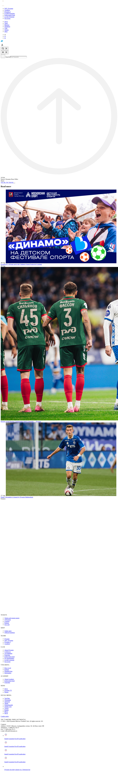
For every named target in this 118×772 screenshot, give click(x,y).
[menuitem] (60, 8)
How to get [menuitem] (7, 668)
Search (7, 57)
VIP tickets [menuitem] (7, 619)
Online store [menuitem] (8, 631)
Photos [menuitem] (6, 692)
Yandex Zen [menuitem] (8, 706)
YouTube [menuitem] (7, 698)
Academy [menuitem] (7, 644)
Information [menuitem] (7, 673)
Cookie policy (5, 716)
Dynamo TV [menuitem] (8, 690)
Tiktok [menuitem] (6, 703)
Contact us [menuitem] (7, 652)
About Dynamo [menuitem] (9, 650)
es (5, 38)
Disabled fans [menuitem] (8, 671)
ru (5, 36)
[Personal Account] (2, 46)
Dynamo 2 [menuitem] (7, 642)
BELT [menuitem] (6, 711)
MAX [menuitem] (6, 713)
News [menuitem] (6, 689)
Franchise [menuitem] (7, 655)
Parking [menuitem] (6, 623)
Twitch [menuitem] (6, 708)
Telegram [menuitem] (7, 701)
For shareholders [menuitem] (9, 658)
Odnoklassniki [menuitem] (8, 705)
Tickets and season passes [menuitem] (11, 618)
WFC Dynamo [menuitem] (8, 640)
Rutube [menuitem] (6, 710)
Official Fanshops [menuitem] (9, 632)
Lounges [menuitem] (6, 621)
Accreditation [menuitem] (8, 653)
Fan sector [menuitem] (7, 661)
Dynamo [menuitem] (6, 639)
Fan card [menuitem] (6, 624)
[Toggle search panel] (4, 48)
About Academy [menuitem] (9, 679)
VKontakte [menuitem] (7, 700)
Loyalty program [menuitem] (9, 660)
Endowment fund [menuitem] (9, 657)
